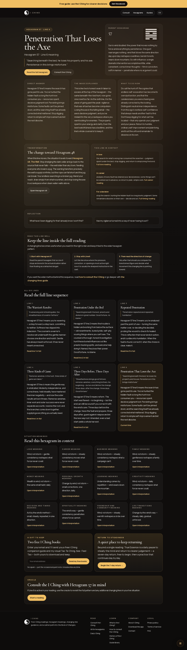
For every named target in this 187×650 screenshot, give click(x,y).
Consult (126, 12)
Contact (131, 631)
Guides (150, 12)
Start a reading (37, 597)
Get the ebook (118, 4)
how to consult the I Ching (91, 277)
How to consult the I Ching (115, 630)
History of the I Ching (115, 637)
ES (160, 13)
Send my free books (78, 561)
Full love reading (103, 164)
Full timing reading (147, 198)
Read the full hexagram (37, 72)
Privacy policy (152, 622)
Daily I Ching (95, 633)
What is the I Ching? (114, 623)
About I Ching (133, 622)
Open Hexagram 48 (38, 190)
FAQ (149, 631)
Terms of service (154, 627)
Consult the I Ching (62, 72)
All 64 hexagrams (97, 629)
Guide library (114, 642)
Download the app (135, 627)
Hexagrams (138, 12)
